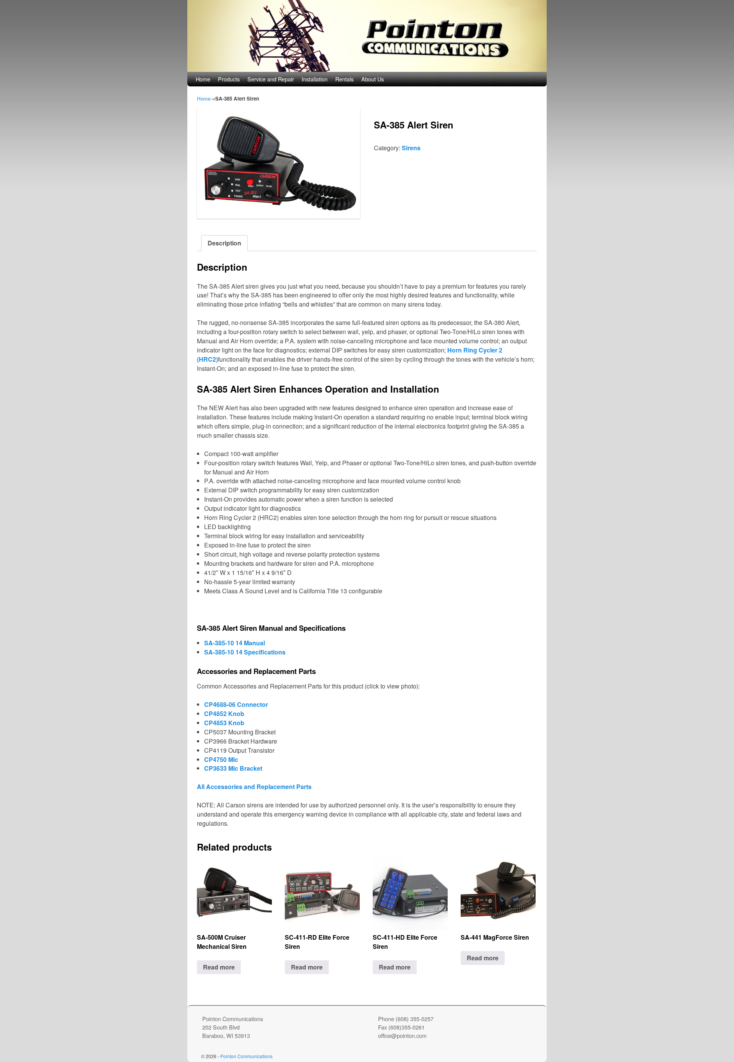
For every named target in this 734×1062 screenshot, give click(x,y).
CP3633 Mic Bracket (233, 768)
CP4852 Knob (224, 713)
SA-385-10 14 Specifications (245, 652)
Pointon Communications (246, 1056)
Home (203, 79)
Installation (315, 79)
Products (229, 79)
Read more (219, 967)
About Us (372, 79)
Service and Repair (270, 79)
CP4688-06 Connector (236, 704)
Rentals (344, 79)
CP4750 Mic (221, 759)
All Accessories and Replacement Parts (254, 786)
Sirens (411, 147)
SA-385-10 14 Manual (234, 642)
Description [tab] (224, 243)
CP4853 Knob (224, 722)
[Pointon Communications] (367, 36)
